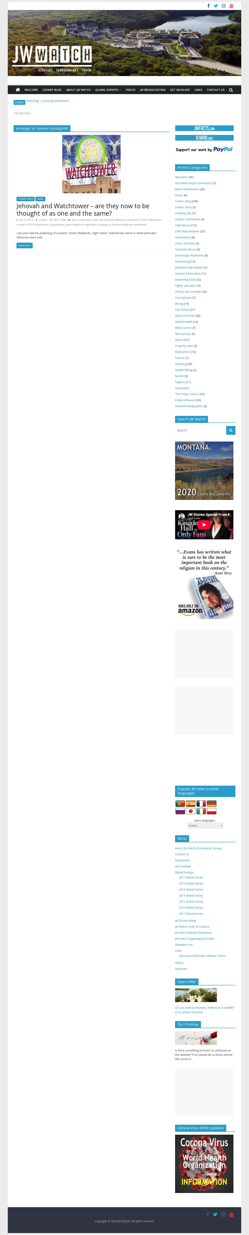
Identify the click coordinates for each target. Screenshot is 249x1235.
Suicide (179, 376)
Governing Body (185, 279)
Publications (182, 352)
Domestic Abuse (185, 249)
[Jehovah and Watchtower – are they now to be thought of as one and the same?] (91, 137)
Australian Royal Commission (193, 183)
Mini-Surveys (183, 334)
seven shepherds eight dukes (81, 224)
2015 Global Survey (191, 901)
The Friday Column (187, 394)
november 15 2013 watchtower (144, 219)
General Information (188, 273)
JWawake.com (184, 944)
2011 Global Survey (191, 877)
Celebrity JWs (183, 213)
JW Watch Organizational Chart (194, 938)
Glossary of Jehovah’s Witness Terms (202, 956)
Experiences (182, 860)
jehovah (98, 219)
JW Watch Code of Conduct (192, 926)
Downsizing (182, 261)
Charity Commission (187, 219)
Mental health (183, 322)
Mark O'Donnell (185, 315)
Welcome (31, 90)
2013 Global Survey (191, 889)
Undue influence (185, 400)
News (40, 198)
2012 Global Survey (191, 883)
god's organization (82, 219)
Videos (130, 90)
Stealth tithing (183, 370)
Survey (179, 388)
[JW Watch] (124, 12)
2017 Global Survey (191, 913)
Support (180, 382)
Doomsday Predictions (189, 255)
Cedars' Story (183, 207)
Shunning (181, 364)
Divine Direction (185, 243)
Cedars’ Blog (52, 90)
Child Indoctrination (187, 231)
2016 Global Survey (191, 907)
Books (179, 195)
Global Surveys (106, 90)
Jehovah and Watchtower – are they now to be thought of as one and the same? (83, 209)
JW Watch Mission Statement (193, 932)
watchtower (140, 224)
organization (57, 224)
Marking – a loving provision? (47, 102)
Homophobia (183, 297)
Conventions (183, 237)
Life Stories (182, 309)
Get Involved (180, 90)
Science (180, 358)
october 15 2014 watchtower (32, 224)
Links (198, 90)
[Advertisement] (204, 653)
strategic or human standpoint (115, 224)
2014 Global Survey (191, 895)
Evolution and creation (189, 267)
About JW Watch (78, 90)
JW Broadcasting (153, 90)
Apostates (181, 177)
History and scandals (188, 291)
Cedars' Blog (25, 198)
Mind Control (183, 328)
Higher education (185, 285)
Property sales (184, 346)
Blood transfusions (187, 189)
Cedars (43, 219)
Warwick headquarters (189, 406)
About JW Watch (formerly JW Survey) (198, 848)
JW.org (179, 303)
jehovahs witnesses (114, 219)
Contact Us (215, 90)
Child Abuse (182, 225)
